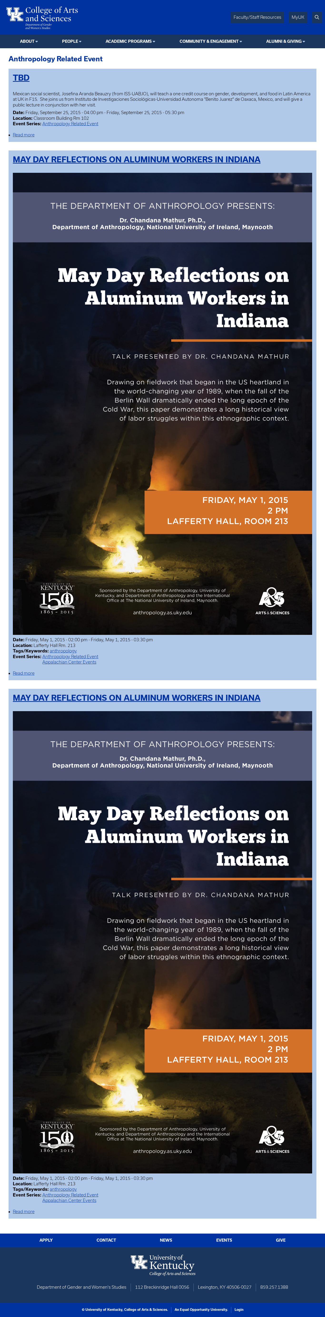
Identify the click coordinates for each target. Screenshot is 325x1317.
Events (224, 1240)
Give (281, 1240)
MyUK (298, 17)
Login (239, 1310)
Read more (23, 134)
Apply (46, 1240)
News (166, 1240)
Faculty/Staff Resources (257, 17)
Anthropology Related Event (70, 123)
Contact (106, 1240)
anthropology (63, 650)
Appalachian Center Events (69, 662)
